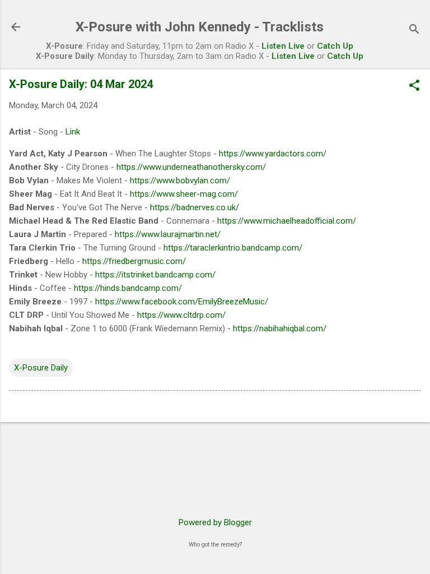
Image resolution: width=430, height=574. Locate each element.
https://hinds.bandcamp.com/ (128, 288)
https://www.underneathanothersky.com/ (191, 167)
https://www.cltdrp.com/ (181, 315)
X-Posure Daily (41, 368)
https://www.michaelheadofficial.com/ (286, 221)
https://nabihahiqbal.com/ (279, 328)
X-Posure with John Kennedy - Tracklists (200, 27)
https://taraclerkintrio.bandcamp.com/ (232, 248)
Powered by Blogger (215, 522)
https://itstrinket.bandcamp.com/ (155, 275)
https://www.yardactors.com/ (272, 154)
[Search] (414, 30)
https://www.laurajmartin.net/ (168, 234)
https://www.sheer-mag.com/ (184, 194)
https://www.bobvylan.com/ (180, 180)
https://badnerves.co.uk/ (194, 207)
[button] (414, 86)
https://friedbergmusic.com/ (134, 261)
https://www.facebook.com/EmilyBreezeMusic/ (181, 302)
